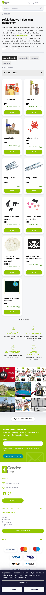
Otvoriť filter (10, 73)
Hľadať (41, 8)
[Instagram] (9, 493)
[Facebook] (4, 493)
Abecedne (6, 63)
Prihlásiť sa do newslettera (13, 456)
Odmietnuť (12, 589)
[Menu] (43, 2)
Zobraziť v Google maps (23, 530)
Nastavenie (23, 583)
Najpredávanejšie (9, 58)
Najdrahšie (34, 58)
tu (25, 578)
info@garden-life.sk (12, 483)
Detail (12, 112)
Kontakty (13, 500)
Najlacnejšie (23, 58)
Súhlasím (34, 589)
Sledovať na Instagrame (25, 418)
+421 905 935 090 (12, 487)
